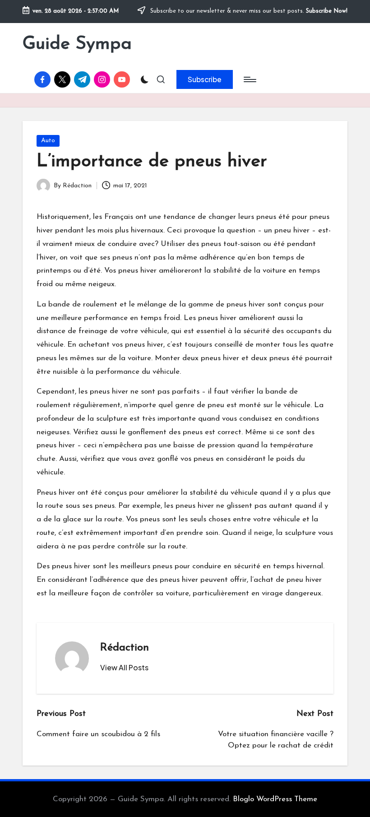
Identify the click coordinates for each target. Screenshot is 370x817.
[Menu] (249, 79)
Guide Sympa (77, 44)
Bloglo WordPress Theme (275, 799)
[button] (204, 79)
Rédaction (124, 647)
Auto (48, 140)
